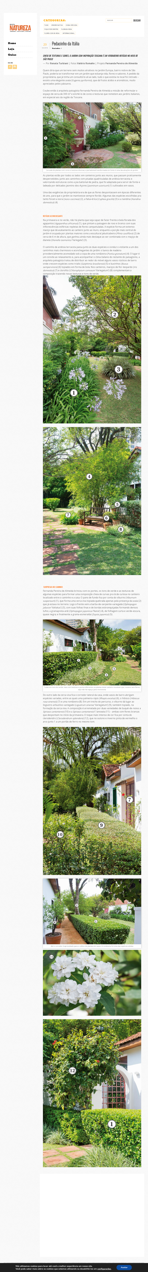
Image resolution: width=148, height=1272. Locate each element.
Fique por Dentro (51, 29)
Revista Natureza (20, 27)
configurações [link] (104, 1268)
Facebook (10, 67)
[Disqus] (92, 1215)
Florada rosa (66, 29)
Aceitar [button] (124, 1267)
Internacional (69, 33)
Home (12, 43)
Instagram (15, 67)
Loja (11, 49)
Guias (12, 55)
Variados (56, 48)
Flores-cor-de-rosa (52, 33)
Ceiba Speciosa (71, 25)
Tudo (46, 25)
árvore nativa (57, 25)
